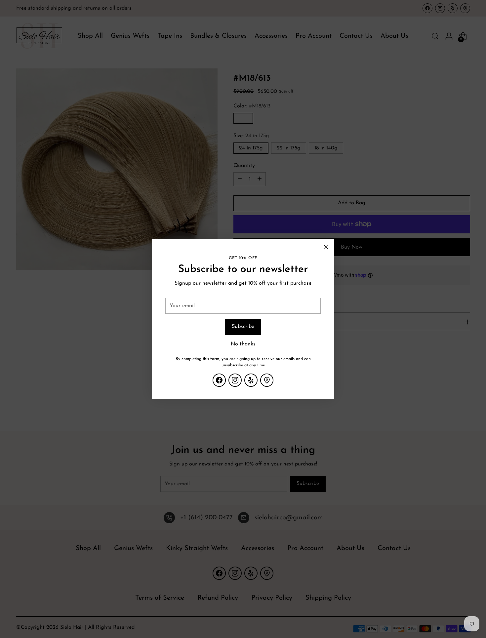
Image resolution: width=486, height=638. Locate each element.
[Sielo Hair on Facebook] (219, 380)
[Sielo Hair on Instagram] (235, 380)
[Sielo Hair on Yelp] (251, 380)
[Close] (326, 247)
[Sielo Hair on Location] (266, 380)
